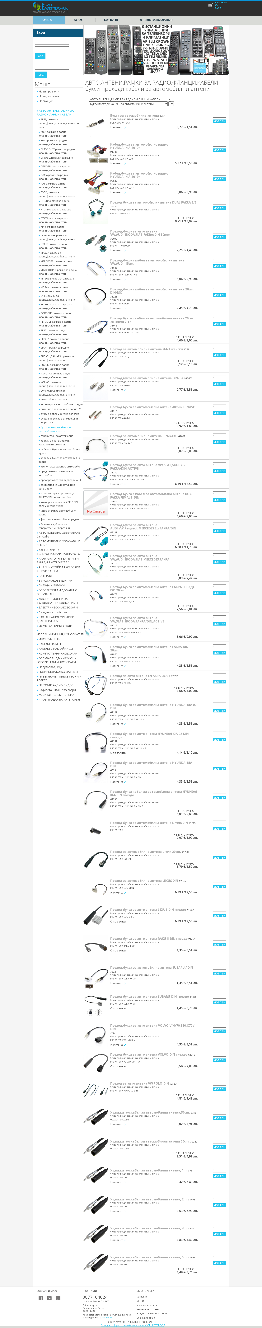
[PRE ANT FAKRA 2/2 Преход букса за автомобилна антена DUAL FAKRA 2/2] (95, 211)
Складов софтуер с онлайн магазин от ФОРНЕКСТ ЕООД (133, 1325)
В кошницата (221, 2)
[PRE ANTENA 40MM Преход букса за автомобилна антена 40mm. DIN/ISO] (95, 416)
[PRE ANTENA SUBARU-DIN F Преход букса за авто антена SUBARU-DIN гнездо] (95, 1005)
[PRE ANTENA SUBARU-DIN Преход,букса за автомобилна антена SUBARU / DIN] (95, 976)
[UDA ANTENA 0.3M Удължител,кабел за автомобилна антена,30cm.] (95, 1121)
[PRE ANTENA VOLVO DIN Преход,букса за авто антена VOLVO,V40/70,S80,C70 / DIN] (95, 1034)
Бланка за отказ (146, 1317)
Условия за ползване (148, 1305)
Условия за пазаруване (156, 20)
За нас (78, 20)
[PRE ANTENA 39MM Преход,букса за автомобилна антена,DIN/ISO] (95, 387)
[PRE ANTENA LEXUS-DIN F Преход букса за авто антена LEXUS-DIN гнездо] (95, 918)
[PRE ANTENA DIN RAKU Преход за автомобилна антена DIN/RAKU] (95, 445)
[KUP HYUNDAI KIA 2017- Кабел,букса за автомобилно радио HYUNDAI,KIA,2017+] (95, 182)
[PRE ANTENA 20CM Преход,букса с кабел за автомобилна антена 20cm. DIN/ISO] (95, 298)
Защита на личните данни (152, 1313)
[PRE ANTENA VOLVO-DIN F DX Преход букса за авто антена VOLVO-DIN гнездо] (95, 1063)
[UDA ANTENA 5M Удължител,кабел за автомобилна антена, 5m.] (95, 1266)
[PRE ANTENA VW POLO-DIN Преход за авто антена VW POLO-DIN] (95, 1092)
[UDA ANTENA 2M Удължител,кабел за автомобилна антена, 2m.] (95, 1208)
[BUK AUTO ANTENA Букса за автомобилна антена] (95, 124)
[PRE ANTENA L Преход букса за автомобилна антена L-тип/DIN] (95, 831)
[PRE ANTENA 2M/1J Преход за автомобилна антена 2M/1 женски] (95, 358)
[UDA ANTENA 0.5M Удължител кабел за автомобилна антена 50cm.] (95, 1150)
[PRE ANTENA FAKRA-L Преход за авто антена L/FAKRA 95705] (95, 684)
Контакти (111, 20)
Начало (47, 20)
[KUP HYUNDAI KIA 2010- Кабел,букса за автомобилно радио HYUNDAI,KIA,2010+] (95, 153)
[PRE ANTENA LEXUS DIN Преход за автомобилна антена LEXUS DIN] (95, 889)
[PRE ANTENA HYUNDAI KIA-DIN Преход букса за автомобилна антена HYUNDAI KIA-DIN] (95, 771)
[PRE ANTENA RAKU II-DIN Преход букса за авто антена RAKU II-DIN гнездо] (95, 947)
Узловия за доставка (148, 1309)
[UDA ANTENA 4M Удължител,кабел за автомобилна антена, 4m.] (95, 1237)
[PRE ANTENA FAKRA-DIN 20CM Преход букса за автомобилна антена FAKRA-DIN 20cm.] (95, 655)
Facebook (107, 1317)
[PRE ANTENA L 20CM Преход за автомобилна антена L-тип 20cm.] (95, 860)
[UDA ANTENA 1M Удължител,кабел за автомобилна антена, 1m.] (95, 1179)
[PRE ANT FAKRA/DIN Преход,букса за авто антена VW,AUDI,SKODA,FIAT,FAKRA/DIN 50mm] (95, 240)
